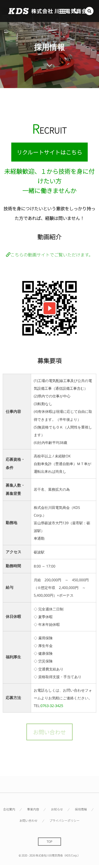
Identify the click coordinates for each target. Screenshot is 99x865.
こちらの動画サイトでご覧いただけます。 (51, 254)
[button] (89, 11)
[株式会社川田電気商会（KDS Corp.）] (47, 11)
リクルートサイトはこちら (49, 152)
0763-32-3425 (51, 705)
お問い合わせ (49, 732)
